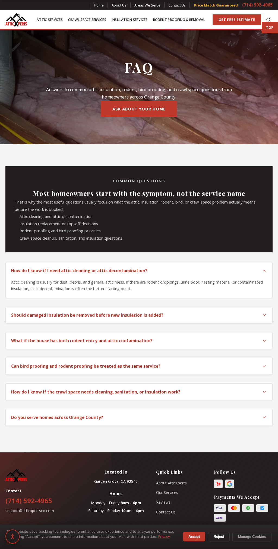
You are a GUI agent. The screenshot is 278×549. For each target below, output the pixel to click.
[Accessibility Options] (12, 536)
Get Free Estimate (237, 19)
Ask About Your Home (139, 109)
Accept (194, 537)
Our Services (167, 492)
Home (99, 5)
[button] (139, 270)
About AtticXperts (171, 482)
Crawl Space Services (87, 19)
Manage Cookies (252, 537)
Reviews (163, 502)
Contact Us (177, 5)
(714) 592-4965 (257, 5)
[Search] (268, 20)
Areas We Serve (147, 5)
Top (270, 27)
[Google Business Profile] (229, 484)
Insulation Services (130, 19)
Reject (219, 537)
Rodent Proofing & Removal (179, 19)
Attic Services (50, 19)
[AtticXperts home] (16, 19)
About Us (119, 5)
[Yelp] (218, 484)
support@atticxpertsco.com (29, 510)
